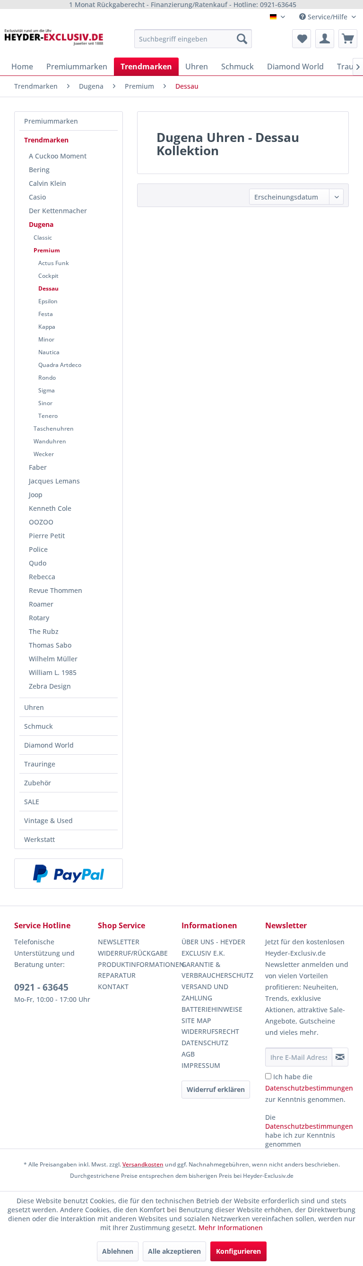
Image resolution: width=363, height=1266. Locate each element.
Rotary (39, 617)
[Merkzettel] (301, 38)
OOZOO (41, 521)
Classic (43, 237)
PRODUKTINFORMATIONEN (137, 964)
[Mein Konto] (324, 38)
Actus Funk (53, 263)
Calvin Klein (47, 183)
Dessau (48, 288)
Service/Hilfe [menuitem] (327, 16)
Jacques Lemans (54, 480)
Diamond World (49, 745)
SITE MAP (196, 1020)
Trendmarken (46, 139)
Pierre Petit (47, 535)
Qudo (37, 562)
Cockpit (48, 276)
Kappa (46, 327)
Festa (45, 314)
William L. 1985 (53, 672)
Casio (37, 196)
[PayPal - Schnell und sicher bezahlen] (68, 874)
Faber (38, 467)
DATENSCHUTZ (205, 1042)
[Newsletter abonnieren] (340, 1057)
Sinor (45, 403)
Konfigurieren (238, 1251)
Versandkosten (143, 1164)
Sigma (46, 390)
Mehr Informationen (231, 1227)
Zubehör (37, 782)
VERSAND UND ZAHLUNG (205, 992)
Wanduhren (50, 441)
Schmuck (38, 726)
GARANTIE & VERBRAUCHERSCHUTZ (217, 970)
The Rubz (44, 631)
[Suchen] (242, 38)
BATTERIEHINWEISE (212, 1009)
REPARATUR (117, 975)
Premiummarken (51, 121)
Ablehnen (117, 1251)
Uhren (34, 707)
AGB (188, 1053)
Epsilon (48, 301)
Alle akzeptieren (174, 1251)
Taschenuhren (54, 429)
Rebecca (42, 576)
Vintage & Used (48, 820)
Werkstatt (39, 839)
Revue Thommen (55, 590)
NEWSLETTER (118, 941)
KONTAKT (113, 986)
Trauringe (39, 763)
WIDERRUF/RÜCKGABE (133, 953)
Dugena (41, 224)
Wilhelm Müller (53, 658)
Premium (47, 250)
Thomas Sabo (50, 645)
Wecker (44, 454)
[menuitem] (193, 38)
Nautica (49, 352)
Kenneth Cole (50, 508)
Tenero (48, 416)
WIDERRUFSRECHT (210, 1031)
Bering (39, 169)
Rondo (47, 378)
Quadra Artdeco (59, 365)
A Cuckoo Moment (57, 155)
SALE (31, 801)
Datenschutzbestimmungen (309, 1087)
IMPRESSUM (201, 1065)
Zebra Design (50, 686)
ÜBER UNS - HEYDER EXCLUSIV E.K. (213, 947)
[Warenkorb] (347, 38)
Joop (36, 494)
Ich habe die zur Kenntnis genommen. (309, 1088)
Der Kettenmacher (58, 210)
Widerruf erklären (216, 1089)
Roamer (41, 604)
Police (38, 549)
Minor (46, 339)
